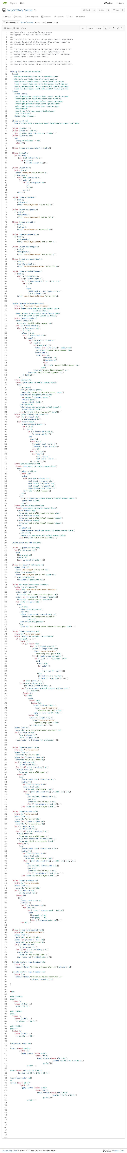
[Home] (4, 3)
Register (109, 3)
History (99, 28)
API (122, 1151)
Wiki (71, 16)
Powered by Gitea (9, 1151)
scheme (30, 22)
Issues (18, 16)
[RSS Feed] (35, 10)
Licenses (115, 1151)
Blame (91, 28)
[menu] (107, 1151)
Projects (47, 16)
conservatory (15, 10)
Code (8, 17)
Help (22, 3)
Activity (82, 16)
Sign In (121, 3)
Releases (60, 16)
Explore (13, 3)
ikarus (28, 10)
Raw (83, 28)
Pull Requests (32, 16)
